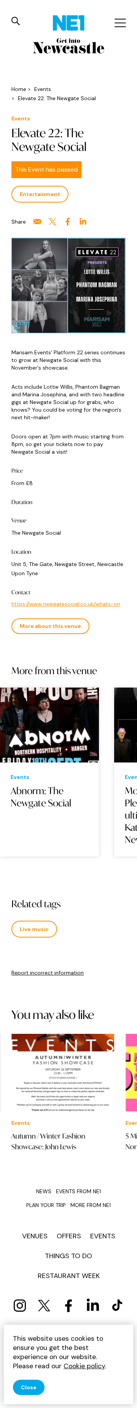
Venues (35, 1236)
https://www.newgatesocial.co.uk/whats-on (65, 603)
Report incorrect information (47, 972)
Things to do (68, 1255)
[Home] (68, 23)
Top (123, 1396)
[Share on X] (52, 221)
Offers (69, 1236)
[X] (44, 1305)
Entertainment (40, 194)
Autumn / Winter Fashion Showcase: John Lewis (48, 1141)
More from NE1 (90, 1205)
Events (102, 1236)
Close (29, 1387)
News (43, 1191)
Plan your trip (46, 1205)
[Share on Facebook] (68, 221)
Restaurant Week (69, 1275)
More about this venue (50, 626)
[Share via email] (37, 221)
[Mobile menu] (119, 22)
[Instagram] (20, 1305)
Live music (34, 929)
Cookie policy (84, 1366)
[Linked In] (93, 1305)
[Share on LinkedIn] (83, 221)
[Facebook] (68, 1305)
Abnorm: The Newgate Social (41, 797)
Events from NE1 (78, 1191)
